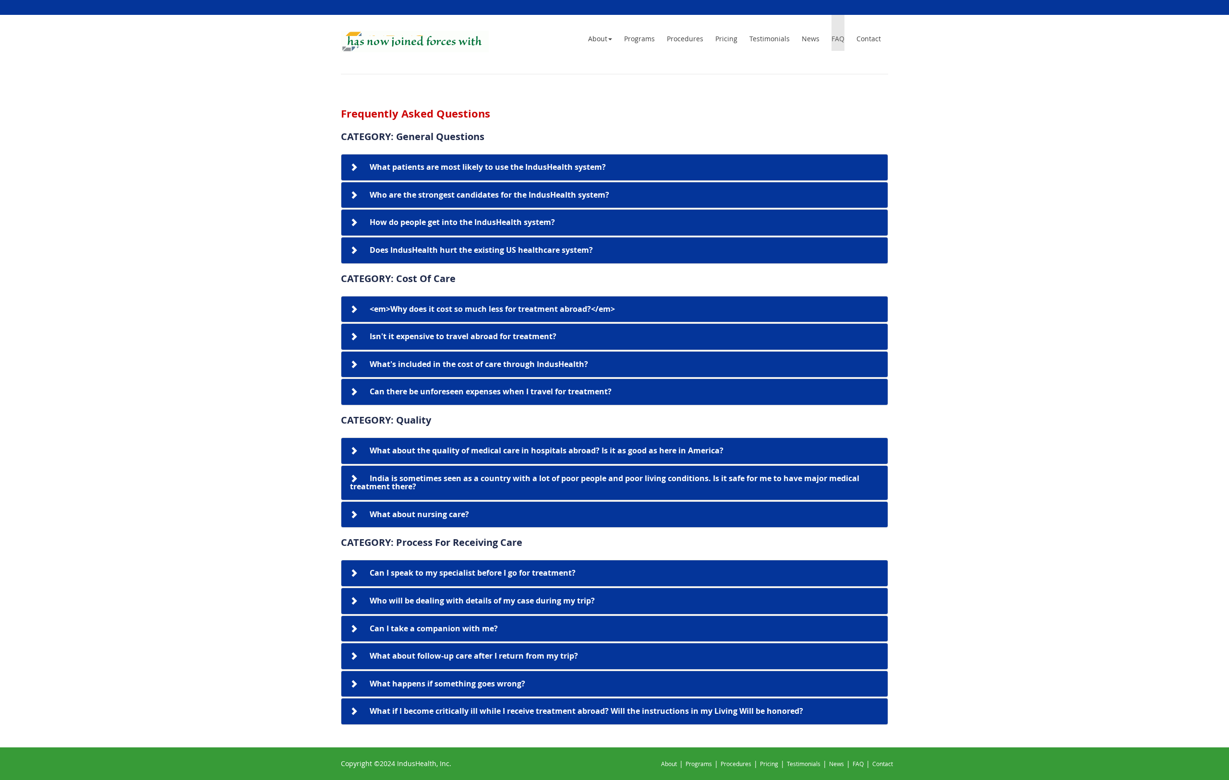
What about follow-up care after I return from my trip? (474, 655)
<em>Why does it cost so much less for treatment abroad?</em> (492, 309)
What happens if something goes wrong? (447, 683)
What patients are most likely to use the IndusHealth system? (488, 167)
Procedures (685, 38)
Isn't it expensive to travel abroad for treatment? (463, 336)
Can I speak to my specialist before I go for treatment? (473, 572)
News (810, 38)
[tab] (614, 167)
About (597, 38)
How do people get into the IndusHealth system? (462, 222)
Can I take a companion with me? (434, 628)
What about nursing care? (419, 514)
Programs (639, 38)
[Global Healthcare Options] (415, 41)
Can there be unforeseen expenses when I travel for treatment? (491, 391)
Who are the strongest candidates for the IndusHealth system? (489, 194)
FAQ (837, 38)
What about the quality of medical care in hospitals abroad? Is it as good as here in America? (546, 450)
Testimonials (769, 38)
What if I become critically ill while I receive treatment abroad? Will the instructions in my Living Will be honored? (586, 711)
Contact (868, 38)
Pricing (726, 38)
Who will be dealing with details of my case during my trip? (482, 600)
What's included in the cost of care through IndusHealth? (479, 364)
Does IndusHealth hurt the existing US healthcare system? (481, 250)
